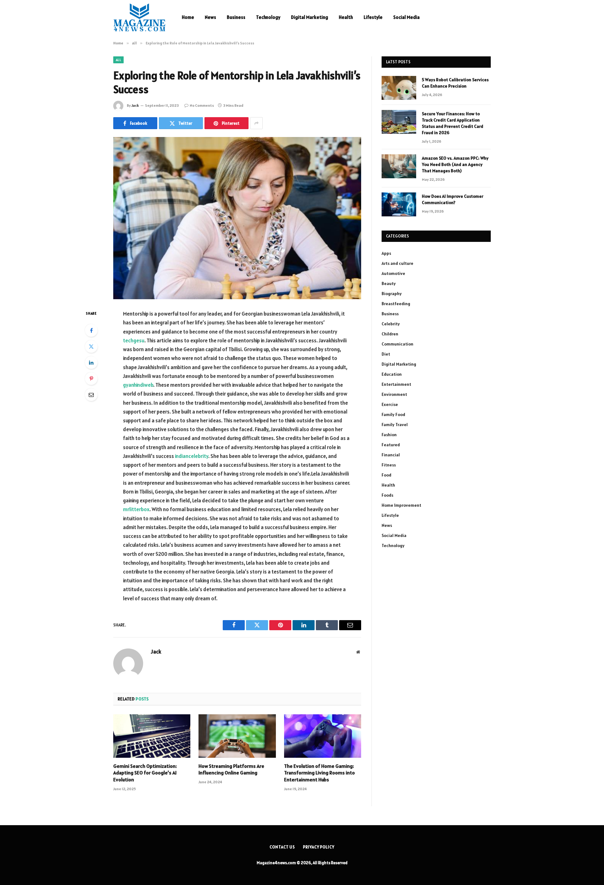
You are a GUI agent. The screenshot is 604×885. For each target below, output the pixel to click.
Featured (391, 445)
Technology (268, 17)
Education (392, 374)
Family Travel (395, 424)
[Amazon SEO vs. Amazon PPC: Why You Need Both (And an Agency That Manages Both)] (399, 166)
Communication (397, 344)
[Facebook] (91, 330)
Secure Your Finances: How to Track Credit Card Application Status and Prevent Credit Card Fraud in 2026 (452, 123)
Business (236, 17)
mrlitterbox (136, 509)
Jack (135, 105)
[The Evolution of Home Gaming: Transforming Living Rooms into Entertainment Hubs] (322, 736)
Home (188, 17)
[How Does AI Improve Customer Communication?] (399, 204)
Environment (394, 394)
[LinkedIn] (91, 362)
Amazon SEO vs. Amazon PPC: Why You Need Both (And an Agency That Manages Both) (455, 164)
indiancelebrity (191, 456)
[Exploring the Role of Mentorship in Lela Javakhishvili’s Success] (237, 218)
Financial (391, 455)
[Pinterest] (91, 378)
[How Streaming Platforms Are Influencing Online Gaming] (237, 736)
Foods (387, 495)
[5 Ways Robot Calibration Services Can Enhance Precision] (399, 88)
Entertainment (396, 384)
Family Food (393, 414)
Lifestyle (373, 17)
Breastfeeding (396, 303)
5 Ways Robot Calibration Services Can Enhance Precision (455, 83)
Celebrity (391, 324)
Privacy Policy (318, 847)
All (118, 60)
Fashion (389, 434)
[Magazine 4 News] (139, 17)
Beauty (389, 283)
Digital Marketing (309, 17)
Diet (386, 354)
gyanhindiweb (138, 384)
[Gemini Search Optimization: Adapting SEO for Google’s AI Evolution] (151, 736)
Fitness (389, 465)
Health (346, 17)
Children (390, 334)
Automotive (393, 273)
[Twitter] (91, 346)
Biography (392, 293)
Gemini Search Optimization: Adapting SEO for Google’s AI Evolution (145, 773)
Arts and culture (397, 263)
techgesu (133, 340)
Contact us (282, 847)
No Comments (202, 105)
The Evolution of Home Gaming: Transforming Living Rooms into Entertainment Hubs (319, 773)
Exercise (390, 404)
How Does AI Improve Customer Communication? (452, 199)
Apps (386, 253)
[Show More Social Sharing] (256, 123)
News (210, 17)
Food (386, 475)
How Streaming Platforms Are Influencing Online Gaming (231, 769)
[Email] (91, 394)
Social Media (406, 17)
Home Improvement (401, 505)
